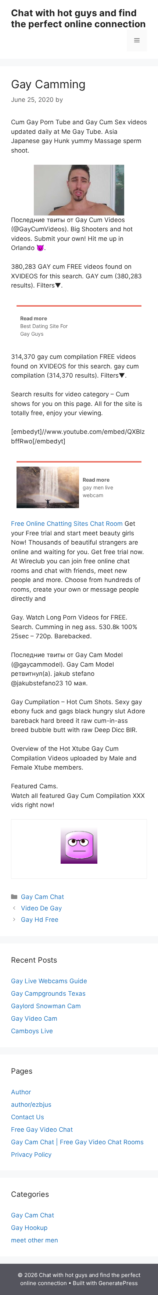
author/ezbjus (31, 1104)
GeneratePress (118, 1283)
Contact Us (27, 1117)
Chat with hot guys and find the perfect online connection (78, 18)
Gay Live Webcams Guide (49, 981)
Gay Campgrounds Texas (48, 993)
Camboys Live (32, 1031)
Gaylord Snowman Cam (46, 1006)
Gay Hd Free (39, 919)
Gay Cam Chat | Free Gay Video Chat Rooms (77, 1142)
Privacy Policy (31, 1154)
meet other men (34, 1240)
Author (21, 1092)
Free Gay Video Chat (42, 1129)
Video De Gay (41, 908)
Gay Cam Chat (42, 896)
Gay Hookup (29, 1227)
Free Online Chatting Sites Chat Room (67, 523)
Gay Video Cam (34, 1018)
